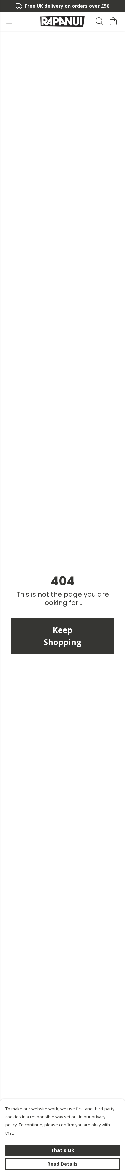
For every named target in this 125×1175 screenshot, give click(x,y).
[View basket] (113, 21)
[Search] (99, 21)
